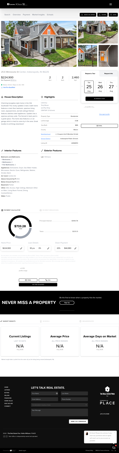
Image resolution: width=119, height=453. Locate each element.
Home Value (8, 401)
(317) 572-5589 (104, 414)
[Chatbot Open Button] (114, 448)
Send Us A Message (78, 421)
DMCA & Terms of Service (102, 450)
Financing (7, 398)
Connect (7, 406)
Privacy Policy (89, 450)
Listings (7, 390)
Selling (6, 395)
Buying (6, 393)
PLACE (34, 433)
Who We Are (8, 403)
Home (6, 387)
